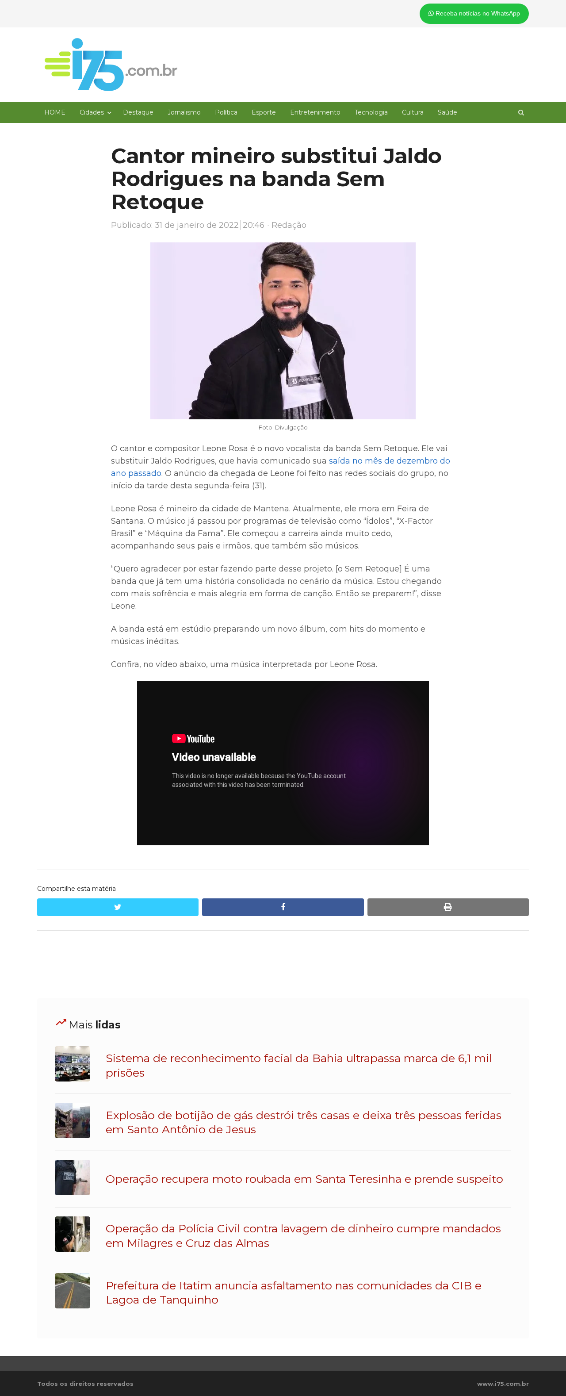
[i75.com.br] (111, 64)
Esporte (264, 112)
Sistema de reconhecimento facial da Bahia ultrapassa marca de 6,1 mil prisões (299, 1065)
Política (226, 112)
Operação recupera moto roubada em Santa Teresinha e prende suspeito (304, 1178)
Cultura (413, 112)
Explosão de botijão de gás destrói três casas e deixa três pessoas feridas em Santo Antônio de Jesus (303, 1122)
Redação (289, 225)
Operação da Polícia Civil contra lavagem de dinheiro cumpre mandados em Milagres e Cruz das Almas (303, 1235)
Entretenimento (315, 112)
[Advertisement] (283, 965)
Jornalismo (184, 112)
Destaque (138, 112)
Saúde (447, 112)
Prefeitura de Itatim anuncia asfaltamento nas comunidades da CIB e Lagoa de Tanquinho (294, 1292)
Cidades (92, 112)
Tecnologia (371, 112)
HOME (54, 112)
